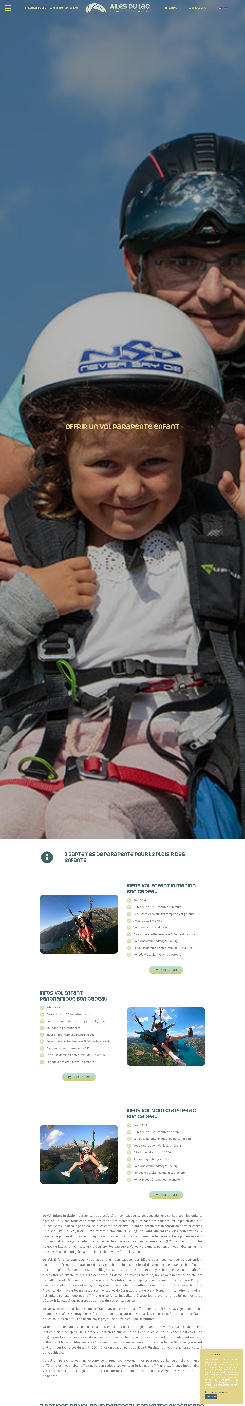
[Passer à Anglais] (220, 8)
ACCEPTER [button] (211, 1396)
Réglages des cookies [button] (216, 1392)
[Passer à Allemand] (226, 8)
